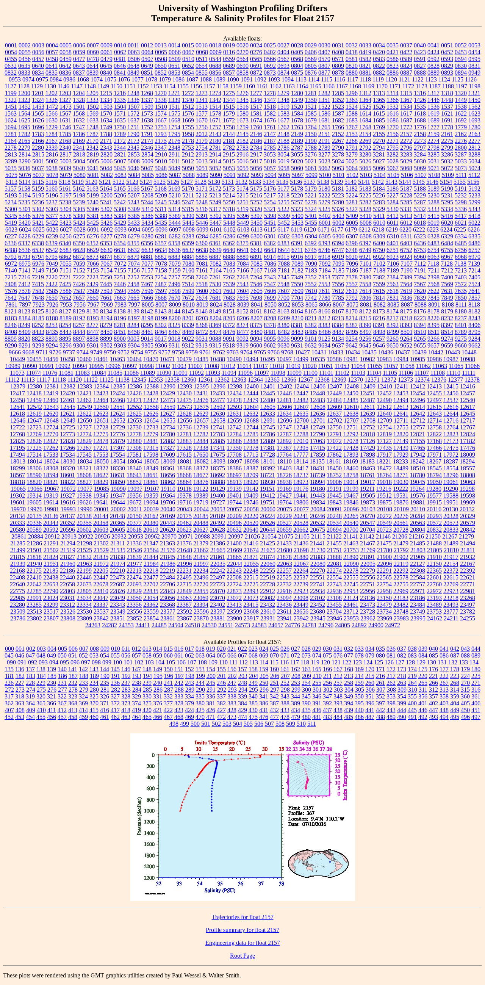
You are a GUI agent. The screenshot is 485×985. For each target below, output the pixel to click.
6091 (93, 229)
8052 (284, 304)
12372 (388, 379)
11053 (342, 366)
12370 (355, 379)
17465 (417, 448)
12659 (234, 420)
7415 (38, 284)
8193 (93, 318)
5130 (214, 182)
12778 (134, 434)
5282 (365, 202)
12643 (434, 413)
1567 (65, 113)
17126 (367, 441)
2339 (51, 147)
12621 (67, 413)
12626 (150, 413)
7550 (297, 284)
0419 (365, 52)
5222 (324, 195)
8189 (65, 318)
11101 (326, 373)
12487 (367, 400)
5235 (24, 202)
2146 (256, 134)
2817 (65, 154)
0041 (433, 45)
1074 (97, 79)
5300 (11, 209)
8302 (161, 325)
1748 (92, 127)
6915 (283, 257)
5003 (65, 161)
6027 (66, 229)
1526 (379, 106)
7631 (447, 291)
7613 (352, 291)
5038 (51, 168)
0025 (270, 45)
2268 (352, 141)
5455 (311, 222)
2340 (65, 147)
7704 (297, 297)
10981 (350, 359)
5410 (366, 216)
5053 (229, 168)
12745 (267, 427)
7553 (324, 284)
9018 (174, 338)
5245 (161, 202)
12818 (367, 434)
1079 (165, 79)
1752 (147, 127)
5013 (202, 161)
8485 (311, 332)
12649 (67, 420)
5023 (324, 161)
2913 (202, 154)
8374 (242, 325)
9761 (205, 352)
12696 (284, 420)
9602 (270, 345)
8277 (92, 325)
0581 (352, 59)
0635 (24, 66)
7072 (120, 263)
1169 (368, 86)
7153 (93, 270)
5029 (406, 161)
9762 (219, 352)
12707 (351, 420)
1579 (229, 113)
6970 (474, 257)
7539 (229, 284)
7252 (133, 277)
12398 (234, 386)
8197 (134, 318)
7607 (284, 291)
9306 (161, 345)
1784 (51, 134)
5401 (311, 216)
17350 (234, 448)
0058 (65, 52)
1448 (447, 100)
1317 (433, 93)
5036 (24, 168)
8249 (24, 325)
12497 (434, 400)
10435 (369, 352)
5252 (256, 202)
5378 (65, 216)
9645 (365, 345)
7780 (324, 297)
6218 (378, 229)
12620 (50, 413)
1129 (37, 86)
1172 (408, 86)
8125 (38, 311)
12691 (267, 420)
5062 (324, 168)
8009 (175, 304)
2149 (297, 134)
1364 (365, 100)
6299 (243, 236)
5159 (38, 188)
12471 (134, 400)
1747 (79, 127)
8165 (311, 311)
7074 (134, 263)
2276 (461, 141)
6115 (270, 229)
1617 (406, 113)
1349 (297, 100)
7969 (107, 304)
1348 (283, 100)
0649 (147, 66)
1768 (365, 127)
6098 (189, 229)
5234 (11, 202)
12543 (51, 407)
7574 (474, 284)
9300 (79, 345)
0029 (311, 45)
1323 (24, 100)
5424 (79, 222)
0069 (216, 52)
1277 (256, 93)
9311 (174, 345)
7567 (420, 284)
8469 (188, 332)
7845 (433, 297)
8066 (325, 304)
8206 (243, 318)
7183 (311, 270)
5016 (242, 161)
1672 (229, 120)
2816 (52, 154)
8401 (461, 325)
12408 (351, 386)
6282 (175, 236)
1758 (229, 127)
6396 (352, 243)
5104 (380, 175)
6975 (25, 263)
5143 (391, 182)
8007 (161, 304)
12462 (84, 400)
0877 (324, 72)
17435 (384, 448)
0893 (447, 72)
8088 (421, 304)
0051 (447, 45)
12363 (238, 379)
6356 (147, 243)
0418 (352, 52)
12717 (467, 420)
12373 (405, 379)
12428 (150, 393)
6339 (51, 243)
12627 (167, 413)
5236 (38, 202)
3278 (338, 154)
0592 (433, 59)
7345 (283, 277)
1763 (297, 127)
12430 (184, 393)
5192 (474, 188)
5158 (24, 188)
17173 (450, 441)
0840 (106, 72)
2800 (461, 147)
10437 (402, 352)
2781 (215, 147)
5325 (324, 209)
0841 (120, 72)
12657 (201, 420)
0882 (379, 72)
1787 (92, 134)
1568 (79, 113)
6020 (447, 222)
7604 (243, 291)
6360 (202, 243)
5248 (202, 202)
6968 (461, 257)
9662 (474, 345)
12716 (450, 420)
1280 (297, 93)
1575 (174, 113)
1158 (222, 86)
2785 (270, 147)
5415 (433, 216)
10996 (112, 366)
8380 (283, 325)
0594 (461, 59)
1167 (342, 86)
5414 (420, 216)
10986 (434, 359)
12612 (384, 407)
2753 (188, 147)
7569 (447, 284)
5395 (229, 216)
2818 (79, 154)
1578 (215, 113)
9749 (96, 352)
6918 (324, 257)
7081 (202, 263)
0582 (365, 59)
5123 (132, 182)
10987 (450, 359)
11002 (162, 366)
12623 (100, 413)
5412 (392, 216)
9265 (420, 338)
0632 (11, 66)
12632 (250, 413)
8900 (120, 338)
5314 (174, 209)
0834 (38, 72)
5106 (407, 175)
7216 (24, 277)
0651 (174, 66)
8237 (461, 318)
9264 (406, 338)
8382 (311, 325)
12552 (134, 407)
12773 (67, 434)
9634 (324, 345)
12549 (84, 407)
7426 (79, 284)
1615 (379, 113)
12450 (350, 393)
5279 (324, 202)
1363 (352, 100)
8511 (434, 332)
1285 (338, 93)
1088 (206, 79)
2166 (38, 141)
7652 (65, 297)
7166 (243, 270)
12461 (67, 400)
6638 (202, 250)
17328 (184, 448)
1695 (24, 127)
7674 (202, 297)
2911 (174, 154)
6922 (379, 257)
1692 (461, 120)
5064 (352, 168)
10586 (334, 359)
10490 (234, 359)
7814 (379, 297)
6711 (297, 250)
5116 (51, 182)
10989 (12, 366)
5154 (446, 182)
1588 (352, 113)
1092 (260, 79)
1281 (311, 93)
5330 (392, 209)
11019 (293, 366)
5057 (270, 168)
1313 (379, 93)
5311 (161, 209)
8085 (393, 304)
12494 (400, 400)
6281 (161, 236)
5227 (392, 195)
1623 (474, 113)
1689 (433, 120)
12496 (417, 400)
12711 (401, 420)
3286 (447, 154)
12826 (34, 441)
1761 (270, 127)
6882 (161, 257)
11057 (390, 366)
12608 (317, 407)
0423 (420, 52)
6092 (107, 229)
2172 (120, 141)
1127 (10, 86)
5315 (188, 209)
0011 (133, 45)
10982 (367, 359)
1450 (474, 100)
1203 (65, 93)
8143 (161, 311)
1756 (202, 127)
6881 (147, 257)
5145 (419, 182)
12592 (217, 407)
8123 (24, 311)
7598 (175, 291)
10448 (469, 352)
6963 (433, 257)
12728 (100, 427)
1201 (38, 93)
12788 (300, 434)
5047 (147, 168)
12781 (184, 434)
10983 (384, 359)
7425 (65, 284)
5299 (474, 202)
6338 (38, 243)
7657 (79, 297)
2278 (11, 147)
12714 (434, 420)
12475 (184, 400)
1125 (457, 79)
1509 (147, 106)
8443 (65, 332)
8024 (216, 304)
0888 (420, 72)
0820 (352, 66)
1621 (447, 113)
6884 (188, 257)
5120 (91, 182)
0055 (25, 52)
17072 (334, 441)
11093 (212, 373)
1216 (120, 93)
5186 (392, 188)
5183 (365, 188)
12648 (51, 420)
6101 (216, 229)
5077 (39, 175)
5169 (174, 188)
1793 (161, 134)
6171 (324, 229)
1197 (461, 86)
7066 (93, 263)
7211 (434, 270)
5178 (297, 188)
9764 (246, 352)
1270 (161, 93)
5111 (461, 175)
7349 (297, 277)
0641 (51, 66)
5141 (364, 182)
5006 (106, 161)
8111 (461, 304)
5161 (65, 188)
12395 (201, 386)
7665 (133, 297)
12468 (117, 400)
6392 (311, 243)
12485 (350, 400)
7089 (297, 263)
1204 (79, 93)
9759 (192, 352)
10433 (335, 352)
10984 (400, 359)
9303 (120, 345)
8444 (79, 332)
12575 (201, 407)
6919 (338, 257)
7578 (25, 291)
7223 (92, 277)
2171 (106, 141)
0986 (69, 79)
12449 (334, 393)
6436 (420, 243)
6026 (52, 229)
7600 (202, 291)
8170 (352, 311)
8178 (433, 311)
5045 (120, 168)
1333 (92, 100)
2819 (93, 154)
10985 (417, 359)
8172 (365, 311)
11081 (66, 373)
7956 (80, 304)
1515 (229, 106)
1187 (435, 86)
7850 (461, 297)
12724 (50, 427)
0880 (352, 72)
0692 (270, 66)
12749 (317, 427)
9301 (93, 345)
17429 (367, 448)
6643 (270, 250)
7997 (134, 304)
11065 (456, 366)
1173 (421, 86)
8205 (229, 318)
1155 (183, 86)
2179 (202, 141)
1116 (339, 79)
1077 (137, 79)
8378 (270, 325)
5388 (161, 216)
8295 (147, 325)
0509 (175, 59)
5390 (188, 216)
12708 (367, 420)
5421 (38, 222)
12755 (400, 427)
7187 (366, 270)
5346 (25, 216)
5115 (38, 182)
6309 (379, 236)
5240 (92, 202)
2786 (283, 147)
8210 (297, 318)
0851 (147, 72)
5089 (202, 175)
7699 (270, 297)
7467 (147, 284)
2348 (174, 147)
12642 (417, 413)
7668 (161, 297)
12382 (67, 386)
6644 (284, 250)
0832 (11, 72)
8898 (92, 338)
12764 (450, 427)
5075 (11, 175)
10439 (419, 352)
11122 (90, 379)
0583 (379, 59)
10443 (452, 352)
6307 (352, 236)
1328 (79, 100)
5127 (187, 182)
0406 (311, 52)
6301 (270, 236)
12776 (117, 434)
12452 (384, 393)
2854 (147, 154)
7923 (39, 304)
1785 (65, 134)
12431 (200, 393)
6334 (461, 236)
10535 (317, 359)
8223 (420, 318)
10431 (319, 352)
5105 (393, 175)
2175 (161, 141)
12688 (251, 420)
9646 (379, 345)
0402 (270, 52)
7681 (215, 297)
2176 (174, 141)
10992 (62, 366)
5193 (11, 195)
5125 (159, 182)
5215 (242, 195)
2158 (420, 134)
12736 (184, 427)
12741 (217, 427)
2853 (134, 154)
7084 (243, 263)
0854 (188, 72)
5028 (392, 161)
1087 (192, 79)
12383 (84, 386)
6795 (51, 257)
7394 (420, 277)
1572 (133, 113)
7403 (461, 277)
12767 (467, 427)
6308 (366, 236)
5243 (133, 202)
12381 (51, 386)
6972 (11, 263)
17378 (250, 448)
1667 (161, 120)
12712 (417, 420)
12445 (267, 393)
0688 (215, 66)
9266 (433, 338)
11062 (423, 366)
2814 (25, 154)
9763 (233, 352)
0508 (161, 59)
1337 (147, 100)
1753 (161, 127)
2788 (311, 147)
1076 (124, 79)
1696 (38, 127)
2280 (38, 147)
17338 (200, 448)
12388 (151, 386)
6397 (365, 243)
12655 (167, 420)
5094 (270, 175)
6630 (106, 250)
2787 (297, 147)
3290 (25, 161)
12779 (150, 434)
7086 (270, 263)
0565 (256, 59)
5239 (79, 202)
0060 (93, 52)
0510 (188, 59)
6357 (161, 243)
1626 (38, 120)
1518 (270, 106)
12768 (17, 434)
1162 (276, 86)
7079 (175, 263)
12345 (138, 379)
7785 (338, 297)
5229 (420, 195)
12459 (34, 400)
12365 (272, 379)
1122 (418, 79)
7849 (447, 297)
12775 (100, 434)
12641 (400, 413)
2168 (65, 141)
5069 (420, 168)
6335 (474, 236)
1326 (51, 100)
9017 (161, 338)
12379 (17, 386)
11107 (422, 373)
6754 (433, 250)
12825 (17, 441)
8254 (65, 325)
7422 (51, 284)
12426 (134, 393)
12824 (467, 434)
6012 (406, 222)
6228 (25, 236)
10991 (46, 366)
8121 (11, 311)
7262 (229, 277)
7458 (133, 284)
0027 (283, 45)
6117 (283, 229)
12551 (117, 407)
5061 (311, 168)
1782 (24, 134)
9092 (242, 338)
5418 (474, 216)
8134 (106, 311)
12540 (467, 400)
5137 (310, 182)
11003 (179, 366)
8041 (257, 304)
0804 (297, 66)
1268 (147, 93)
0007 (93, 45)
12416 (467, 386)
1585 (311, 113)
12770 (50, 434)
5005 (93, 161)
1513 (202, 106)
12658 (217, 420)
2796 (406, 147)
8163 (283, 311)
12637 (334, 413)
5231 (447, 195)
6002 (338, 222)
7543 (242, 284)
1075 (110, 79)
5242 (120, 202)
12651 (101, 420)
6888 (229, 257)
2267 (338, 141)
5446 (202, 222)
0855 (202, 72)
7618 (392, 291)
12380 (34, 386)
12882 (167, 441)
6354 (120, 243)
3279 (352, 154)
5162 (79, 188)
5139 (337, 182)
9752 (123, 352)
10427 (302, 352)
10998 (146, 366)
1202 (51, 93)
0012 (147, 45)
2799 (447, 147)
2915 (229, 154)
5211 (188, 195)
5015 (229, 161)
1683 (352, 120)
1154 (169, 86)
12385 (117, 386)
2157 (406, 134)
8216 (379, 318)
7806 (365, 297)
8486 (325, 332)
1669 (188, 120)
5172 (215, 188)
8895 (65, 338)
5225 (365, 195)
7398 (433, 277)
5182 (352, 188)
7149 (38, 270)
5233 (474, 195)
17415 (317, 448)
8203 (202, 318)
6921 (365, 257)
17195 (17, 448)
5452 (284, 222)
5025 (352, 161)
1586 (324, 113)
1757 (215, 127)
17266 (67, 448)
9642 (352, 345)
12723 (34, 427)
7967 (93, 304)
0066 (175, 52)
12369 (338, 379)
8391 (379, 325)
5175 (256, 188)
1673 (242, 120)
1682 (338, 120)
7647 (24, 297)
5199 (93, 195)
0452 (447, 52)
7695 (242, 297)
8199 (161, 318)
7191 (420, 270)
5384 (120, 216)
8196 (120, 318)
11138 (122, 379)
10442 (435, 352)
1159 (236, 86)
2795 (392, 147)
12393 (184, 386)
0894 (461, 72)
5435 (161, 222)
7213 (461, 270)
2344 (120, 147)
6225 (460, 229)
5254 (270, 202)
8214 (352, 318)
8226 (433, 318)
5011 (174, 161)
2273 (420, 141)
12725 (67, 427)
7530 (215, 284)
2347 (161, 147)
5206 (120, 195)
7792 (352, 297)
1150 (116, 86)
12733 (150, 427)
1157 (209, 86)
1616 (392, 113)
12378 (472, 379)
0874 (283, 72)
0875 (297, 72)
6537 (38, 250)
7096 (352, 263)
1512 (188, 106)
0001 (11, 45)
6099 (202, 229)
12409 (367, 386)
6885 (202, 257)
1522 (324, 106)
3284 (420, 154)
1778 (447, 127)
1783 (38, 134)
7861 (11, 304)
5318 (229, 209)
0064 (147, 52)
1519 (283, 106)
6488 (11, 250)
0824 (406, 66)
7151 (65, 270)
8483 (297, 332)
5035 (11, 168)
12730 (134, 427)
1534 (406, 106)
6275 (79, 236)
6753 (420, 250)
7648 (38, 297)
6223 (433, 229)
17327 (167, 448)
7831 (392, 297)
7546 (256, 284)
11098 (278, 373)
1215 (106, 93)
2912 (188, 154)
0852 (161, 72)
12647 (34, 420)
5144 (405, 182)
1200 (24, 93)
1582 (270, 113)
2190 (311, 141)
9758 (178, 352)
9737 (69, 352)
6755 (447, 250)
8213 (338, 318)
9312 (188, 345)
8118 (474, 304)
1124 (444, 79)
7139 (474, 263)
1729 (51, 127)
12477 (217, 400)
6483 (433, 243)
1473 (65, 106)
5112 (474, 175)
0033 (365, 45)
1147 (77, 86)
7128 (447, 263)
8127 (65, 311)
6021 (461, 222)
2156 (392, 134)
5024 (338, 161)
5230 (433, 195)
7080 (188, 263)
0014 (174, 45)
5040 (79, 168)
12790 (317, 434)
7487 (161, 284)
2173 (133, 141)
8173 (379, 311)
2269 (365, 141)
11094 (229, 373)
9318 (229, 345)
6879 (133, 257)
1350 (311, 100)
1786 (79, 134)
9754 (137, 352)
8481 (270, 332)
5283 (379, 202)
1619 (433, 113)
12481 (284, 400)
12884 (200, 441)
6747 (338, 250)
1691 (447, 120)
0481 (120, 59)
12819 (384, 434)
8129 (79, 311)
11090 (163, 373)
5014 (215, 161)
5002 (52, 161)
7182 (297, 270)
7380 (365, 277)
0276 (256, 52)
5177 (283, 188)
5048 (161, 168)
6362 (229, 243)
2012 (202, 134)
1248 (133, 93)
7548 (283, 284)
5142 (378, 182)
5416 (447, 216)
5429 (120, 222)
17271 (100, 448)
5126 (173, 182)
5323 (297, 209)
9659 (447, 345)
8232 (447, 318)
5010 (161, 161)
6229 (38, 236)
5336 (461, 209)
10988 (467, 359)
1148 (90, 86)
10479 (184, 359)
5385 (134, 216)
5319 (242, 209)
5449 (243, 222)
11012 (228, 366)
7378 (352, 277)
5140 (350, 182)
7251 (120, 277)
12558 (151, 407)
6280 (147, 236)
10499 (300, 359)
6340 (65, 243)
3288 (474, 154)
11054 (358, 366)
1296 (352, 93)
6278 (120, 236)
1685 (379, 120)
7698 (256, 297)
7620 (420, 291)
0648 (133, 66)
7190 (407, 270)
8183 (11, 318)
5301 (25, 209)
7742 (311, 297)
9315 (215, 345)
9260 (392, 338)
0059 (79, 52)
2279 (24, 147)
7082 (216, 263)
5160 (51, 188)
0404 (283, 52)
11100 (310, 373)
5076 (25, 175)
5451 (270, 222)
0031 (338, 45)
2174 (147, 141)
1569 (92, 113)
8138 (120, 311)
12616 (450, 407)
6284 (202, 236)
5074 (474, 168)
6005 (352, 222)
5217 (270, 195)
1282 (324, 93)
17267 (84, 448)
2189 (297, 141)
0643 (79, 66)
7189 (393, 270)
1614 (365, 113)
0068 (202, 52)
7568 (433, 284)
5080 (80, 175)
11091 (180, 373)
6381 (256, 243)
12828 (67, 441)
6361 (215, 243)
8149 (215, 311)
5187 (406, 188)
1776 (420, 127)
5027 (379, 161)
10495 (267, 359)
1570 (106, 113)
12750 (334, 427)
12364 (255, 379)
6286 (229, 236)
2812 (474, 147)
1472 (52, 106)
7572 (461, 284)
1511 (174, 106)
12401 (267, 386)
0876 (311, 72)
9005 (133, 338)
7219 (38, 277)
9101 (311, 338)
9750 (110, 352)
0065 (161, 52)
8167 (338, 311)
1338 (161, 100)
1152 (143, 86)
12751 (350, 427)
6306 (338, 236)
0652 (188, 66)
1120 (391, 79)
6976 (38, 263)
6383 (283, 243)
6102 (230, 229)
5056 (256, 168)
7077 (147, 263)
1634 (106, 120)
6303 (297, 236)
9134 (338, 338)
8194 (106, 318)
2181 (229, 141)
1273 (202, 93)
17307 (117, 448)
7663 (120, 297)
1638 (147, 120)
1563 (11, 113)
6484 (447, 243)
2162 (461, 134)
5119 (78, 182)
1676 (270, 120)
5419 (11, 222)
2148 (283, 134)
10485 (200, 359)
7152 (79, 270)
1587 (338, 113)
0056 (38, 52)
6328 (433, 236)
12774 (84, 434)
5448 (229, 222)
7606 (270, 291)
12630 (217, 413)
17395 (300, 448)
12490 (384, 400)
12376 (438, 379)
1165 (315, 86)
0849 (133, 72)
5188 (420, 188)
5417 (461, 216)
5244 (147, 202)
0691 (256, 66)
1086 (178, 79)
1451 (11, 106)
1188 (448, 86)
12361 (205, 379)
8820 (24, 338)
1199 (11, 93)
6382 (270, 243)
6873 (92, 257)
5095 (284, 175)
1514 (215, 106)
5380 (79, 216)
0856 (215, 72)
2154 (365, 134)
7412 (24, 284)
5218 (283, 195)
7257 (174, 277)
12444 (250, 393)
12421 (84, 393)
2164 (11, 141)
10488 (217, 359)
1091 (247, 79)
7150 (52, 270)
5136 (296, 182)
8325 (174, 325)
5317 (215, 209)
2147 (270, 134)
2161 (447, 134)
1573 (147, 113)
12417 (17, 393)
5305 (79, 209)
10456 (50, 359)
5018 (270, 161)
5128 (200, 182)
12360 (188, 379)
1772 (406, 127)
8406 (474, 325)
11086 (131, 373)
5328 (365, 209)
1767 (352, 127)
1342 (215, 100)
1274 (215, 93)
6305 (325, 236)
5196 (52, 195)
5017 (256, 161)
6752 (406, 250)
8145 (188, 311)
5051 (202, 168)
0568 (297, 59)
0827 (420, 66)
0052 (461, 45)
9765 (260, 352)
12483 (317, 400)
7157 (147, 270)
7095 (338, 263)
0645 (106, 66)
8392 (392, 325)
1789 (120, 134)
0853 (174, 72)
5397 (256, 216)
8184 (25, 318)
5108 (434, 175)
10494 (250, 359)
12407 (334, 386)
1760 (256, 127)
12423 (100, 393)
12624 (117, 413)
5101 (339, 175)
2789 (324, 147)
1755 (188, 127)
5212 (202, 195)
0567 (283, 59)
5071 (433, 168)
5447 (216, 222)
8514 (447, 332)
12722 (17, 427)
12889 (267, 441)
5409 (352, 216)
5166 (133, 188)
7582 (38, 291)
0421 (392, 52)
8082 (380, 304)
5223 (338, 195)
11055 (374, 366)
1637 (133, 120)
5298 (461, 202)
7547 (270, 284)
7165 (229, 270)
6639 (216, 250)
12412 (417, 386)
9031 (202, 338)
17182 (467, 441)
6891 (256, 257)
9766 (274, 352)
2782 (229, 147)
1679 (311, 120)
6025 (39, 229)
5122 (119, 182)
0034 (379, 45)
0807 (324, 66)
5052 (215, 168)
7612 (338, 291)
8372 (229, 325)
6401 (392, 243)
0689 (229, 66)
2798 (433, 147)
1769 (379, 127)
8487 (338, 332)
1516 (242, 106)
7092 (325, 263)
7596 (147, 291)
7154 (106, 270)
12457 (467, 393)
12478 (234, 400)
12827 (50, 441)
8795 (474, 332)
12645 (467, 413)
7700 (283, 297)
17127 (384, 441)
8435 (52, 332)
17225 (34, 448)
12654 (151, 420)
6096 (161, 229)
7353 (324, 277)
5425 (93, 222)
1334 (106, 100)
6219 (392, 229)
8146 (202, 311)
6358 (174, 243)
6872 (79, 257)
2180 (215, 141)
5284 (392, 202)
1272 (188, 93)
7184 (325, 270)
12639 (367, 413)
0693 (283, 66)
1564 (24, 113)
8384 (338, 325)
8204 (216, 318)
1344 (229, 100)
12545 (67, 407)
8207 (256, 318)
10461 (100, 359)
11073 (17, 373)
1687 (406, 120)
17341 (217, 448)
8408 (11, 332)
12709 (384, 420)
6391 (297, 243)
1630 (51, 120)
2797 (420, 147)
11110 (453, 373)
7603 (229, 291)
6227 (11, 236)
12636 (317, 413)
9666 (15, 352)
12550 (101, 407)
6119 (296, 229)
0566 (270, 59)
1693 (474, 120)
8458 (134, 332)
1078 (151, 79)
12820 (400, 434)
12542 (34, 407)
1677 (283, 120)
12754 (384, 427)
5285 (406, 202)
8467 (175, 332)
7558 (365, 284)
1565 (38, 113)
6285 (216, 236)
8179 (447, 311)
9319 (242, 345)
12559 (167, 407)
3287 (461, 154)
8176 (420, 311)
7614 (365, 291)
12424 (117, 393)
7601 (216, 291)
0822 (379, 66)
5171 (202, 188)
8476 (229, 332)
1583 (283, 113)
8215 (365, 318)
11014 (244, 366)
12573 (184, 407)
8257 (79, 325)
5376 (38, 216)
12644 (450, 413)
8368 (202, 325)
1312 (365, 93)
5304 (65, 209)
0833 (24, 72)
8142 (147, 311)
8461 (147, 332)
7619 (406, 291)
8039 (243, 304)
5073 (461, 168)
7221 (65, 277)
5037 (38, 168)
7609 (297, 291)
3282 (392, 154)
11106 (406, 373)
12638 (350, 413)
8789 (461, 332)
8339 (188, 325)
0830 (461, 66)
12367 (305, 379)
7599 (188, 291)
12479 (250, 400)
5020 (297, 161)
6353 (106, 243)
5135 (282, 182)
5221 (311, 195)
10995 (96, 366)
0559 (229, 59)
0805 (311, 66)
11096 (245, 373)
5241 (106, 202)
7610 (311, 291)
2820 (106, 154)
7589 (93, 291)
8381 (297, 325)
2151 (324, 134)
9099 (297, 338)
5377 (52, 216)
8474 (216, 332)
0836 (65, 72)
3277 (324, 154)
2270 (379, 141)
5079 (66, 175)
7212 (447, 270)
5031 (433, 161)
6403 (406, 243)
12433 (217, 393)
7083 (229, 263)
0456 (25, 59)
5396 (243, 216)
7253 (147, 277)
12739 (200, 427)
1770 (392, 127)
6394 (338, 243)
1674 (256, 120)
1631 (65, 120)
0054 (11, 52)
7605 (256, 291)
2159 (433, 134)
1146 (63, 86)
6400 (379, 243)
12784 (234, 434)
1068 (83, 79)
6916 (297, 257)
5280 (338, 202)
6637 (188, 250)
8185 (38, 318)
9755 (151, 352)
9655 (420, 345)
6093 (120, 229)
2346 (147, 147)
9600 (256, 345)
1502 (93, 106)
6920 (352, 257)
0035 (392, 45)
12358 (172, 379)
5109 (448, 175)
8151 (229, 311)
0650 (161, 66)
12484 (334, 400)
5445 (188, 222)
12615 (434, 407)
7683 (229, 297)
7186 (352, 270)
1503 (106, 106)
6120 (310, 229)
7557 (352, 284)
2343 (106, 147)
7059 (79, 263)
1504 (120, 106)
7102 (379, 263)
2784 (256, 147)
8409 (25, 332)
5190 (447, 188)
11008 (211, 366)
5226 (379, 195)
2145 (242, 134)
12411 (401, 386)
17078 (350, 441)
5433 (134, 222)
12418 (34, 393)
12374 (422, 379)
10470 (150, 359)
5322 (283, 209)
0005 (65, 45)
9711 (42, 352)
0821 (365, 66)
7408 (11, 284)
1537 (447, 106)
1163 (289, 86)
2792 (365, 147)
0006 (79, 45)
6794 (38, 257)
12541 (17, 407)
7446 (120, 284)
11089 (147, 373)
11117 (43, 379)
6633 (147, 250)
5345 (11, 216)
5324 (311, 209)
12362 (222, 379)
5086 (161, 175)
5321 (270, 209)
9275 (461, 338)
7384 (392, 277)
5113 (11, 182)
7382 (379, 277)
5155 (460, 182)
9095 (270, 338)
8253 (51, 325)
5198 (79, 195)
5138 (323, 182)
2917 (256, 154)
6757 (474, 250)
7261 (215, 277)
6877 (120, 257)
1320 (461, 93)
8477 (243, 332)
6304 (311, 236)
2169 (79, 141)
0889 (433, 72)
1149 (103, 86)
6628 (79, 250)
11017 (260, 366)
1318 (447, 93)
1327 (65, 100)
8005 (148, 304)
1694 (11, 127)
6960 (420, 257)
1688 (420, 120)
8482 (284, 332)
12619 (34, 413)
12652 (117, 420)
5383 (106, 216)
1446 (433, 100)
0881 (365, 72)
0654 (202, 66)
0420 (379, 52)
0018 (215, 45)
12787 (284, 434)
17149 (400, 441)
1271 (174, 93)
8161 (256, 311)
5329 (379, 209)
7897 (25, 304)
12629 (200, 413)
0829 (447, 66)
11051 (325, 366)
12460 (50, 400)
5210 (175, 195)
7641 (474, 291)
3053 (270, 154)
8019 (202, 304)
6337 (24, 243)
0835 (51, 72)
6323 (420, 236)
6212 (364, 229)
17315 (150, 448)
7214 (474, 270)
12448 (317, 393)
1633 (92, 120)
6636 (175, 250)
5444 (175, 222)
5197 (65, 195)
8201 (188, 318)
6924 (406, 257)
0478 (93, 59)
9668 (28, 352)
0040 (420, 45)
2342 (92, 147)
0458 (52, 59)
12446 (284, 393)
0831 (474, 66)
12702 (334, 420)
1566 (51, 113)
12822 (434, 434)
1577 (202, 113)
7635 (461, 291)
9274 (447, 338)
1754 (174, 127)
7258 (188, 277)
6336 (11, 243)
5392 (216, 216)
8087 (407, 304)
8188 (52, 318)
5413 (406, 216)
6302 (284, 236)
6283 (188, 236)
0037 (406, 45)
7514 (188, 284)
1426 (420, 100)
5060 (297, 168)
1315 (406, 93)
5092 (243, 175)
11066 (472, 366)
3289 (11, 161)
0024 (256, 45)
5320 (256, 209)
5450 (256, 222)
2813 (11, 154)
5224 (352, 195)
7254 (161, 277)
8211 (311, 318)
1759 (242, 127)
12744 (250, 427)
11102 (342, 373)
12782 (200, 434)
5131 (228, 182)
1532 (392, 106)
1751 (133, 127)
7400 (447, 277)
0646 (120, 66)
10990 (29, 366)
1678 (297, 120)
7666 (147, 297)
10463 (117, 359)
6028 (80, 229)
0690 (242, 66)
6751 (392, 250)
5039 (65, 168)
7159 (175, 270)
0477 (79, 59)
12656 (184, 420)
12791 (334, 434)
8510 (420, 332)
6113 (257, 229)
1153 (156, 86)
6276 (93, 236)
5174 (242, 188)
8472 (202, 332)
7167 (256, 270)
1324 (38, 100)
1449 (461, 100)
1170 (382, 86)
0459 (65, 59)
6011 (393, 222)
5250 (229, 202)
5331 (406, 209)
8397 (447, 325)
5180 (324, 188)
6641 (243, 250)
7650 (51, 297)
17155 (417, 441)
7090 (311, 263)
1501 (79, 106)
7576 (11, 291)
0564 (242, 59)
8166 (324, 311)
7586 (65, 291)
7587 (79, 291)
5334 (447, 209)
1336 (133, 100)
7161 (202, 270)
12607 (301, 407)
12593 (234, 407)
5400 (297, 216)
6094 (134, 229)
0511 (202, 59)
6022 (474, 222)
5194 (25, 195)
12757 (417, 427)
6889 (242, 257)
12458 (17, 400)
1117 (352, 79)
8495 (352, 332)
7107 (407, 263)
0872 (256, 72)
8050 (270, 304)
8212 (324, 318)
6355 (133, 243)
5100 (325, 175)
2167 (51, 141)
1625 (24, 120)
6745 (311, 250)
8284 (133, 325)
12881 (150, 441)
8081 (366, 304)
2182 (242, 141)
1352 (338, 100)
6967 (447, 257)
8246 (11, 325)
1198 (474, 86)
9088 (215, 338)
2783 (242, 147)
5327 (352, 209)
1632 (79, 120)
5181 (338, 188)
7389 (406, 277)
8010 (189, 304)
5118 (64, 182)
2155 (379, 134)
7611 (324, 291)
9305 (147, 345)
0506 (134, 59)
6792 (11, 257)
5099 (311, 175)
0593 (447, 59)
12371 (372, 379)
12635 (300, 413)
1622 (461, 113)
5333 (433, 209)
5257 (297, 202)
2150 (311, 134)
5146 (432, 182)
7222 (79, 277)
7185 (338, 270)
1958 (188, 134)
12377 (455, 379)
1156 (196, 86)
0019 (229, 45)
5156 (473, 182)
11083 (82, 373)
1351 (324, 100)
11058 (407, 366)
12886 (234, 441)
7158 (161, 270)
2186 (256, 141)
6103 (243, 229)
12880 (134, 441)
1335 (120, 100)
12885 (217, 441)
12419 (50, 393)
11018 (276, 366)
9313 (202, 345)
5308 (120, 209)
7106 (393, 263)
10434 (352, 352)
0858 (242, 72)
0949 (474, 72)
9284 (474, 338)
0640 (38, 66)
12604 (251, 407)
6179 (351, 229)
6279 (134, 236)
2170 (92, 141)
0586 (392, 59)
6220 (405, 229)
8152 (242, 311)
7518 (202, 284)
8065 (311, 304)
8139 (133, 311)
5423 (65, 222)
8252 (38, 325)
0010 (120, 45)
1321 (474, 93)
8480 (256, 332)
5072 (447, 168)
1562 (474, 106)
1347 (270, 100)
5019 (283, 161)
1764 (311, 127)
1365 (379, 100)
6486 (474, 243)
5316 (202, 209)
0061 (106, 52)
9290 (11, 345)
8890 (51, 338)
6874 (106, 257)
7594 (120, 291)
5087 (175, 175)
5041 (92, 168)
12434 (234, 393)
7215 (11, 277)
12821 (417, 434)
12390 (167, 386)
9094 (256, 338)
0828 (433, 66)
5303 (52, 209)
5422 (52, 222)
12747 (284, 427)
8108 (448, 304)
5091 (230, 175)
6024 (25, 229)
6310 (393, 236)
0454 (474, 52)
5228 (406, 195)
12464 (100, 400)
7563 (392, 284)
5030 (420, 161)
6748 (352, 250)
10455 (34, 359)
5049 (174, 168)
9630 (283, 345)
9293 (38, 345)
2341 (79, 147)
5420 (25, 222)
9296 (65, 345)
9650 (392, 345)
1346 (256, 100)
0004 (52, 45)
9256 (365, 338)
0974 (28, 79)
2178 (188, 141)
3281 (379, 154)
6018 (420, 222)
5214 (229, 195)
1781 (11, 134)
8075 (352, 304)
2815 (38, 154)
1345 (242, 100)
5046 (133, 168)
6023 (11, 229)
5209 (161, 195)
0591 (420, 59)
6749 (365, 250)
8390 (365, 325)
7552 (311, 284)
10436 (385, 352)
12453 (400, 393)
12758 (434, 427)
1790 (133, 134)
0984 (56, 79)
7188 (379, 270)
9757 (164, 352)
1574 (161, 113)
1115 (326, 79)
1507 (134, 106)
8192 (79, 318)
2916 (242, 154)
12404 (301, 386)
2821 (120, 154)
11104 (374, 373)
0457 (38, 59)
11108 (437, 373)
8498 (379, 332)
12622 (84, 413)
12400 (251, 386)
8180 (461, 311)
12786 (267, 434)
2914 (215, 154)
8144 (174, 311)
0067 (188, 52)
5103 (366, 175)
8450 (106, 332)
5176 (270, 188)
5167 (147, 188)
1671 (215, 120)
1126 (471, 79)
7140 (11, 270)
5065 (365, 168)
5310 (147, 209)
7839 (420, 297)
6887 (215, 257)
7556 (338, 284)
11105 (390, 373)
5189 (433, 188)
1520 (297, 106)
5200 (106, 195)
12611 (367, 407)
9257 (379, 338)
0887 (406, 72)
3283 (406, 154)
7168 (270, 270)
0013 (161, 45)
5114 (25, 182)
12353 (155, 379)
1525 (365, 106)
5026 (365, 161)
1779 (461, 127)
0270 (242, 52)
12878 (100, 441)
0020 (242, 45)
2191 (324, 141)
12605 (267, 407)
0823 (392, 66)
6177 (337, 229)
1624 (11, 120)
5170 (188, 188)
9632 (311, 345)
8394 (420, 325)
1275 (229, 93)
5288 (433, 202)
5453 (297, 222)
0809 (338, 66)
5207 (134, 195)
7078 (161, 263)
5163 (92, 188)
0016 (202, 45)
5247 (188, 202)
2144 (229, 134)
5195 (38, 195)
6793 (24, 257)
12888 (250, 441)
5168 (161, 188)
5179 (311, 188)
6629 (93, 250)
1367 (406, 100)
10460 (84, 359)
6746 (324, 250)
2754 (202, 147)
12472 (150, 400)
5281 (352, 202)
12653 (134, 420)
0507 (147, 59)
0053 (474, 45)
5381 (93, 216)
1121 (404, 79)
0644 (92, 66)
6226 (474, 229)
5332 (420, 209)
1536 (433, 106)
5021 (311, 161)
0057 (52, 52)
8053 (298, 304)
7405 (474, 277)
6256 (65, 236)
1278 (270, 93)
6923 (392, 257)
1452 (25, 106)
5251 (242, 202)
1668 (174, 120)
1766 (338, 127)
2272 (406, 141)
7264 (256, 277)
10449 (17, 359)
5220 (297, 195)
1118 (365, 79)
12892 (284, 441)
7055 (65, 263)
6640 (229, 250)
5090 (216, 175)
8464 (161, 332)
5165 (120, 188)
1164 (302, 86)
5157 (11, 188)
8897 (79, 338)
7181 (284, 270)
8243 (474, 318)
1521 (311, 106)
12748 (300, 427)
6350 (79, 243)
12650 (84, 420)
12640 (384, 413)
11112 (12, 379)
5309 (134, 209)
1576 (188, 113)
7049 (52, 263)
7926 (52, 304)
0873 (270, 72)
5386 (147, 216)
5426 (106, 222)
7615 (379, 291)
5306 (93, 209)
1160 (249, 86)
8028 (230, 304)
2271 (392, 141)
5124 (146, 182)
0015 (188, 45)
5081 (93, 175)
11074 (33, 373)
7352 (311, 277)
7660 (92, 297)
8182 (474, 311)
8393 (406, 325)
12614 (417, 407)
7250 (106, 277)
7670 (174, 297)
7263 (242, 277)
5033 (461, 161)
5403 (338, 216)
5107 (421, 175)
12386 (134, 386)
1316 (420, 93)
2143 (215, 134)
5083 (120, 175)
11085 (115, 373)
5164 (106, 188)
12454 (417, 393)
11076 (49, 373)
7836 (406, 297)
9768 (287, 352)
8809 (11, 338)
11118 (59, 379)
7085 (256, 263)
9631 (297, 345)
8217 (392, 318)
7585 (52, 291)
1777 (433, 127)
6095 (148, 229)
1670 (202, 120)
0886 (392, 72)
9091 (229, 338)
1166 (329, 86)
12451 (367, 393)
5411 (379, 216)
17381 (267, 448)
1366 (392, 100)
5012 (188, 161)
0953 (15, 79)
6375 (242, 243)
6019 (433, 222)
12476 (200, 400)
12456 (450, 393)
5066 (379, 168)
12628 (184, 413)
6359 (188, 243)
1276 (242, 93)
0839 (92, 72)
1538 (461, 106)
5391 (202, 216)
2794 (379, 147)
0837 (79, 72)
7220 (51, 277)
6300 (256, 236)
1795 (174, 134)
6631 (120, 250)
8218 (406, 318)
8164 (297, 311)
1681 (324, 120)
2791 (352, 147)
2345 (133, 147)
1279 (283, 93)
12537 (450, 400)
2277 (474, 141)
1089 (219, 79)
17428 (350, 448)
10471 (167, 359)
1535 (420, 106)
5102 (352, 175)
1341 (202, 100)
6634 (161, 250)
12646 (17, 420)
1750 (120, 127)
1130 (50, 86)
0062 (120, 52)
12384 (101, 386)
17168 (434, 441)
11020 (309, 366)
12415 (450, 386)
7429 (92, 284)
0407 (324, 52)
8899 (106, 338)
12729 (117, 427)
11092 (196, 373)
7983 (120, 304)
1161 (262, 86)
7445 (106, 284)
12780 (167, 434)
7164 (216, 270)
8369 (215, 325)
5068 (406, 168)
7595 (134, 291)
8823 (38, 338)
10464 (134, 359)
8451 (120, 332)
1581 (256, 113)
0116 (229, 52)
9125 (324, 338)
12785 (250, 434)
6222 (419, 229)
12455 (434, 393)
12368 (322, 379)
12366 (288, 379)
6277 (106, 236)
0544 (215, 59)
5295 (447, 202)
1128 (24, 86)
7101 (366, 263)
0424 (433, 52)
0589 (406, 59)
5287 (420, 202)
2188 (283, 141)
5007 (120, 161)
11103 (358, 373)
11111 (469, 373)
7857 (474, 297)
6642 (256, 250)
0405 (297, 52)
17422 (334, 448)
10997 (129, 366)
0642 (65, 66)
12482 (300, 400)
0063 (134, 52)
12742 (234, 427)
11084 (98, 373)
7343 (270, 277)
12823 (450, 434)
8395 (433, 325)
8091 (434, 304)
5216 (256, 195)
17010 (300, 441)
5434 (147, 222)
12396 (217, 386)
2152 (338, 134)
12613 (400, 407)
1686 (392, 120)
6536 (25, 250)
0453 (461, 52)
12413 (434, 386)
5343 (474, 209)
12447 (300, 393)
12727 (84, 427)
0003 (38, 45)
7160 (188, 270)
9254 (352, 338)
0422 (406, 52)
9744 (83, 352)
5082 (107, 175)
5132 (241, 182)
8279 (106, 325)
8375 (256, 325)
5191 (461, 188)
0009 (106, 45)
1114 (313, 79)
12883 (184, 441)
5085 (148, 175)
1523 (338, 106)
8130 (92, 311)
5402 (325, 216)
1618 (420, 113)
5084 (134, 175)
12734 (167, 427)
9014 (147, 338)
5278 (311, 202)
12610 (351, 407)
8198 (147, 318)
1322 (11, 100)
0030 (324, 45)
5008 (134, 161)
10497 (284, 359)
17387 (284, 448)
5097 (298, 175)
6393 (324, 243)
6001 (325, 222)
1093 (274, 79)
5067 (392, 168)
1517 (256, 106)
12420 (67, 393)
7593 (106, 291)
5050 (188, 168)
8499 (393, 332)
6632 (134, 250)
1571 (120, 113)
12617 (467, 407)
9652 (406, 345)
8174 (392, 311)
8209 (284, 318)
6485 (461, 243)
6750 (379, 250)
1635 (120, 120)
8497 (366, 332)
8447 (93, 332)
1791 (147, 134)
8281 (120, 325)
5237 (51, 202)
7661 (106, 297)
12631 (234, 413)
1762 (283, 127)
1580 (242, 113)
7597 (161, 291)
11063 (439, 366)
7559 (379, 284)
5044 (106, 168)
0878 (338, 72)
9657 (433, 345)
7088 (284, 263)
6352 (92, 243)
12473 (167, 400)
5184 (379, 188)
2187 (270, 141)
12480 (267, 400)
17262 (50, 448)
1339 (174, 100)
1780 (474, 127)
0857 (229, 72)
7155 (120, 270)
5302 (38, 209)
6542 (52, 250)
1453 (38, 106)
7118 (433, 263)
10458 (67, 359)
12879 (117, 441)
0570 (324, 59)
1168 (355, 86)
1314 (392, 93)
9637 (338, 345)
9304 (134, 345)
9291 (25, 345)
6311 (406, 236)
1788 (106, 134)
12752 (367, 427)
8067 (339, 304)
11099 (294, 373)
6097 (175, 229)
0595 (474, 59)
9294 (52, 345)
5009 (147, 161)
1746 (65, 127)
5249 (215, 202)
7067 (106, 263)
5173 (229, 188)
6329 (447, 236)
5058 (283, 168)
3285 (433, 154)
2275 (447, 141)
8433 (38, 332)
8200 (175, 318)
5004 (79, 161)
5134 (269, 182)
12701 (317, 420)
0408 (338, 52)
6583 (65, 250)
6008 (366, 222)
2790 (338, 147)
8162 (270, 311)
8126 (51, 311)
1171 (395, 86)
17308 (134, 448)
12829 (84, 441)
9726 (55, 352)
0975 (42, 79)
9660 (461, 345)
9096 (283, 338)
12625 (134, 413)
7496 (174, 284)
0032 (352, 45)
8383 (324, 325)
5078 (52, 175)
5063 (338, 168)
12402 (284, 386)
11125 (106, 379)
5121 (105, 182)
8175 (406, 311)
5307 (106, 209)
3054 (283, 154)
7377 (338, 277)
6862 (65, 257)
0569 (311, 59)
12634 (284, 413)
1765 (324, 127)
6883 (174, 257)
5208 (147, 195)
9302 (106, 345)
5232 (461, 195)
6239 (52, 236)
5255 (283, 202)
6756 (461, 250)
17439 (400, 448)
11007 (195, 366)
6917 (311, 257)
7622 (433, 291)
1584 (297, 113)
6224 (446, 229)
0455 (11, 59)
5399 (284, 216)
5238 (65, 202)
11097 (261, 373)
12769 (34, 434)
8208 (270, 318)
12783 (217, 434)
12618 (17, 413)
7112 (420, 263)
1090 (233, 79)
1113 (301, 79)
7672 (188, 297)
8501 (407, 332)
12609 (334, 407)
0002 (25, 45)
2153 (352, 134)
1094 (288, 79)
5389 (175, 216)
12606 (284, 407)
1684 (365, 120)
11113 (28, 379)
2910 (161, 154)
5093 (257, 175)
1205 (92, 93)
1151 (130, 86)
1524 (352, 106)
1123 (431, 79)
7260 (202, 277)
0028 (297, 45)
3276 (311, 154)
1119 (378, 79)
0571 (338, 59)
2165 (24, 141)
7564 (406, 284)
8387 (352, 325)
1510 (161, 106)
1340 (188, 100)
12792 (350, 434)
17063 (317, 441)
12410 (384, 386)
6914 (270, 257)
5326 (338, 209)
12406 (317, 386)
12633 (267, 413)
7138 (460, 263)
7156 (134, 270)
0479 (106, 59)
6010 (379, 222)
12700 (301, 420)
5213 (215, 195)
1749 (106, 127)
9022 (188, 338)
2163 (474, 134)
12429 (167, 393)
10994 (79, 366)
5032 (447, 161)
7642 (11, 297)
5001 (38, 161)
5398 (270, 216)
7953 (66, 304)
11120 (74, 379)
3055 (297, 154)
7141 (25, 270)
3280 (365, 154)
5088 (189, 175)
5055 (242, 168)
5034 (474, 161)
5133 (255, 182)
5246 (174, 202)
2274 (433, 141)
